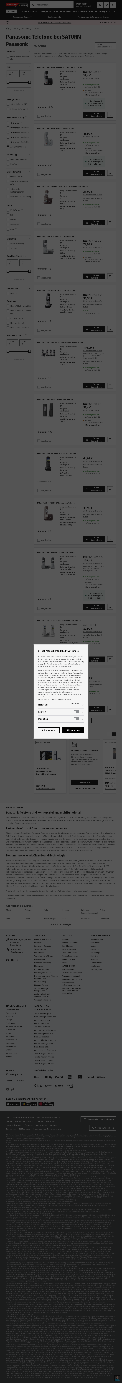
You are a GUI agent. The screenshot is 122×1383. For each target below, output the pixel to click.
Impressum (57, 699)
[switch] (76, 711)
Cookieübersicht (67, 699)
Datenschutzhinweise (45, 699)
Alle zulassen (73, 730)
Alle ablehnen (48, 730)
